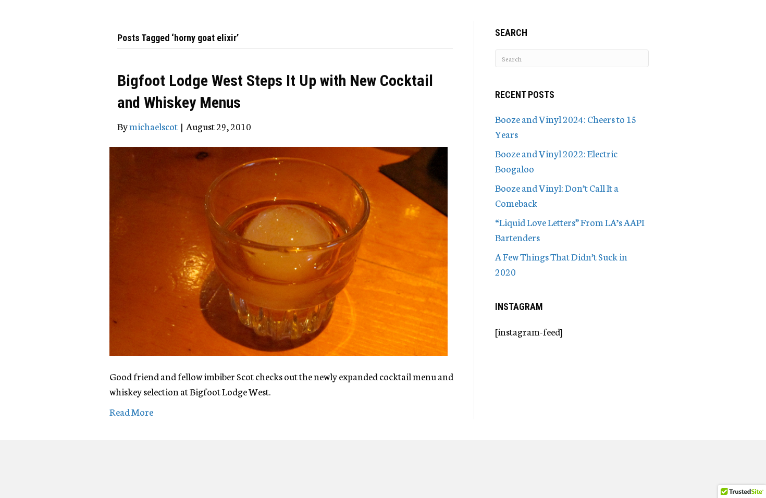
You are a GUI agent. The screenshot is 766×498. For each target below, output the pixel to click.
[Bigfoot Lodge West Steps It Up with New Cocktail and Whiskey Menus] (278, 249)
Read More (131, 411)
